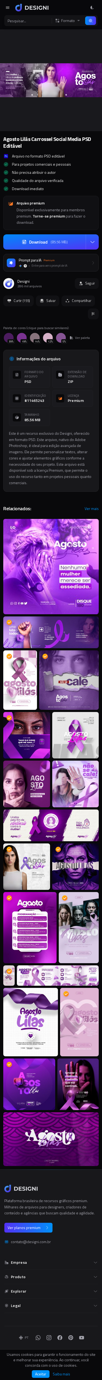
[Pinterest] (71, 1338)
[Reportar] (93, 313)
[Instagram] (49, 1338)
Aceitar (40, 1374)
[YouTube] (81, 1338)
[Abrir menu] (7, 7)
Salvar (50, 300)
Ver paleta (82, 338)
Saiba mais (61, 1374)
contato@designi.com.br (31, 1241)
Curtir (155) (22, 300)
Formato (68, 20)
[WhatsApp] (38, 1338)
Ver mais (92, 508)
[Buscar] (90, 20)
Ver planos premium (24, 1227)
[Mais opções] (92, 242)
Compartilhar (81, 300)
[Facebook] (60, 1338)
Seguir (90, 283)
